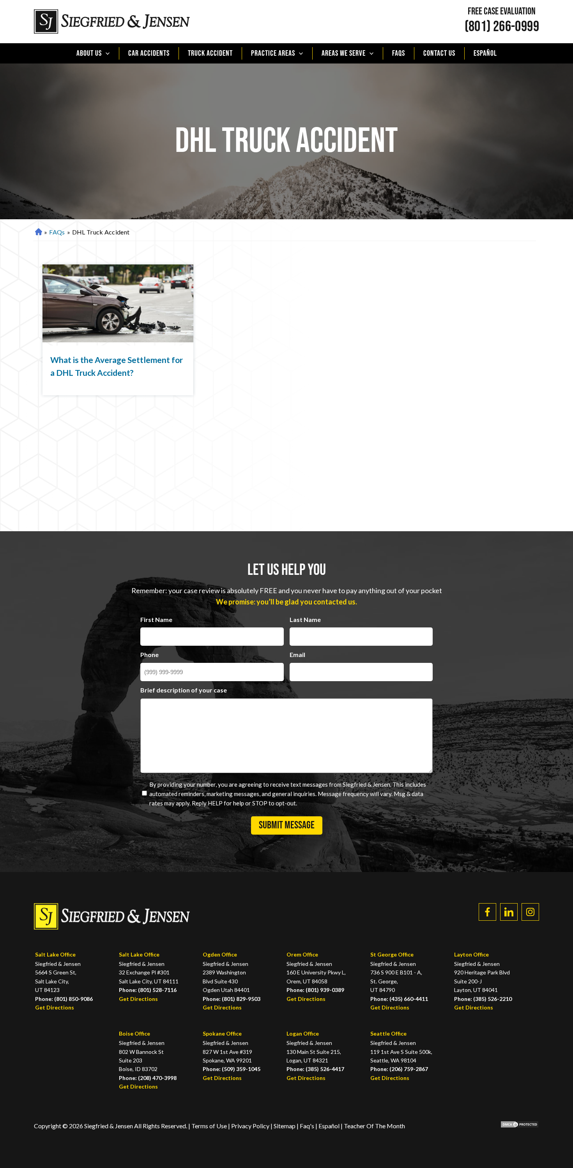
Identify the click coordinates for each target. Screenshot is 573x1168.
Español (485, 53)
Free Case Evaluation (502, 12)
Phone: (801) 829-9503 (231, 998)
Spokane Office (222, 1033)
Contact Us (439, 53)
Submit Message (287, 825)
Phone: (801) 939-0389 (315, 990)
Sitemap (284, 1125)
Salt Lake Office (55, 954)
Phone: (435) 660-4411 (399, 998)
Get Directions (54, 1007)
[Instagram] (530, 912)
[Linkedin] (509, 912)
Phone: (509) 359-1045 (231, 1069)
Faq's (307, 1125)
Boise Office (134, 1033)
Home (37, 232)
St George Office (392, 954)
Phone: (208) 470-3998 (148, 1078)
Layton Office (471, 954)
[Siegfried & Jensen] (112, 21)
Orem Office (302, 954)
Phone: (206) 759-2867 (399, 1069)
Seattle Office (388, 1033)
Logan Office (302, 1033)
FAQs (398, 53)
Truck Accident (210, 53)
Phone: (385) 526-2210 (483, 998)
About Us (89, 53)
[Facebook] (487, 912)
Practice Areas (273, 53)
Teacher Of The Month (374, 1125)
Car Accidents (149, 53)
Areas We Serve (344, 53)
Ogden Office (220, 954)
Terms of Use (209, 1125)
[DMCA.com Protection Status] (513, 1125)
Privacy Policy (251, 1125)
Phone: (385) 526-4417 (315, 1069)
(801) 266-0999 (502, 27)
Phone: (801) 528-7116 (148, 990)
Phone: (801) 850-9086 (64, 998)
